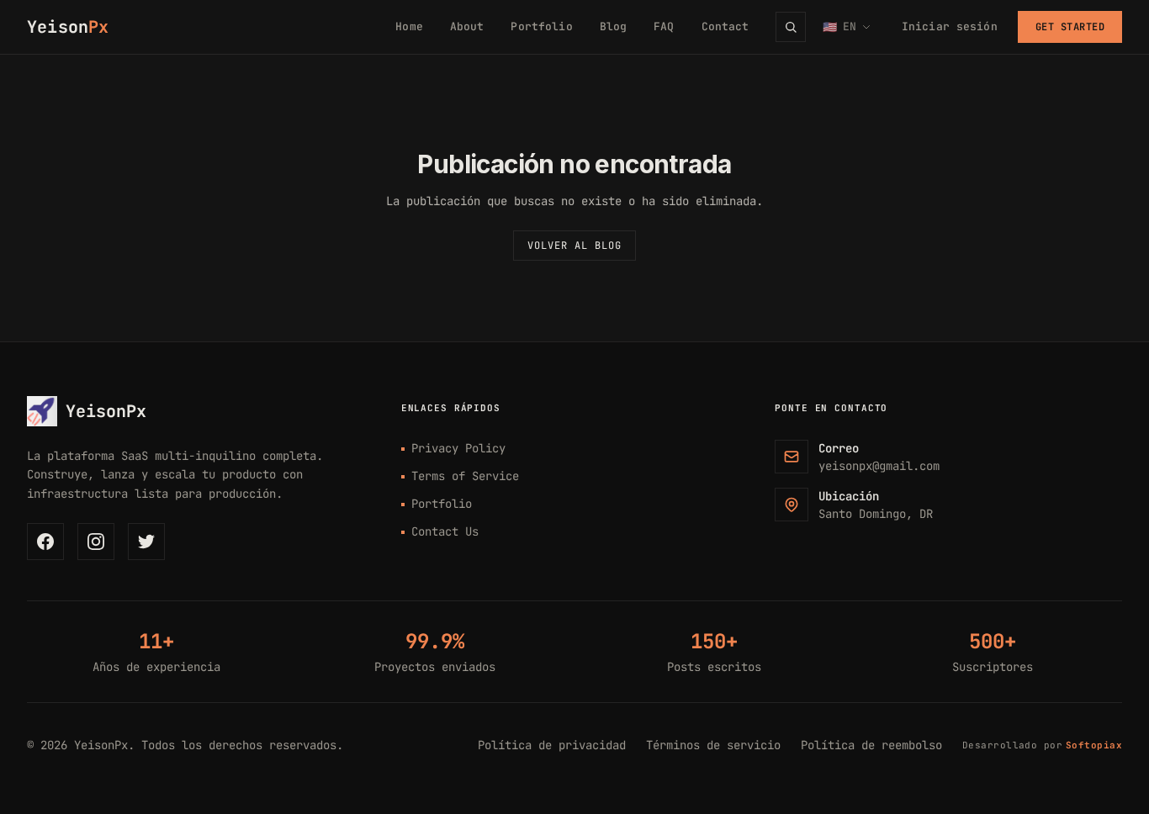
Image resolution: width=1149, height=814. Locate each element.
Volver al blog (574, 245)
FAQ (664, 26)
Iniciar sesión (950, 26)
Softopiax (1094, 745)
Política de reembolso (871, 745)
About (467, 26)
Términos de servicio (713, 745)
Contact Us (445, 531)
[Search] (791, 27)
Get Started (1069, 27)
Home (409, 26)
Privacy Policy (458, 448)
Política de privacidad (552, 745)
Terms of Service (465, 476)
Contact (725, 26)
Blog (613, 26)
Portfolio (541, 26)
